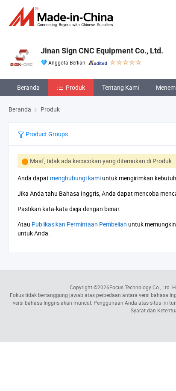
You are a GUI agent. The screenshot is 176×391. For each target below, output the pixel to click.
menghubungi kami (75, 178)
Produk (75, 87)
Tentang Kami (120, 87)
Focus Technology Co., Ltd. (140, 287)
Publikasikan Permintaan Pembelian (79, 224)
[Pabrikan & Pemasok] (62, 17)
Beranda (28, 87)
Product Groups (46, 134)
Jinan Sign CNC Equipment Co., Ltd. (102, 50)
